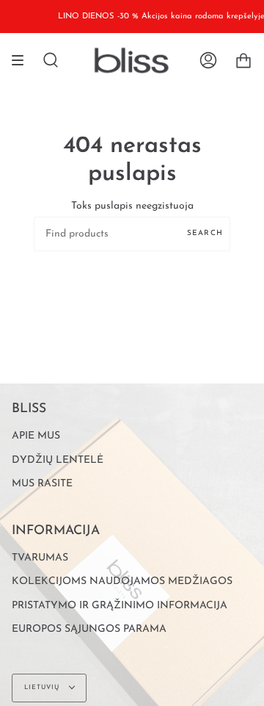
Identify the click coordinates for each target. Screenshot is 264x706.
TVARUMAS (40, 557)
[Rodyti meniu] (23, 60)
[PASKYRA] (208, 60)
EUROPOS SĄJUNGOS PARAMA (89, 629)
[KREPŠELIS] (243, 60)
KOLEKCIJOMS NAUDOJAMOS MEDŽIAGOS (122, 581)
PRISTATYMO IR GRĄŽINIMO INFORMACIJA (119, 605)
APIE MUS (36, 436)
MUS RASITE (42, 483)
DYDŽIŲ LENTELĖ (57, 460)
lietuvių (43, 687)
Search (205, 233)
